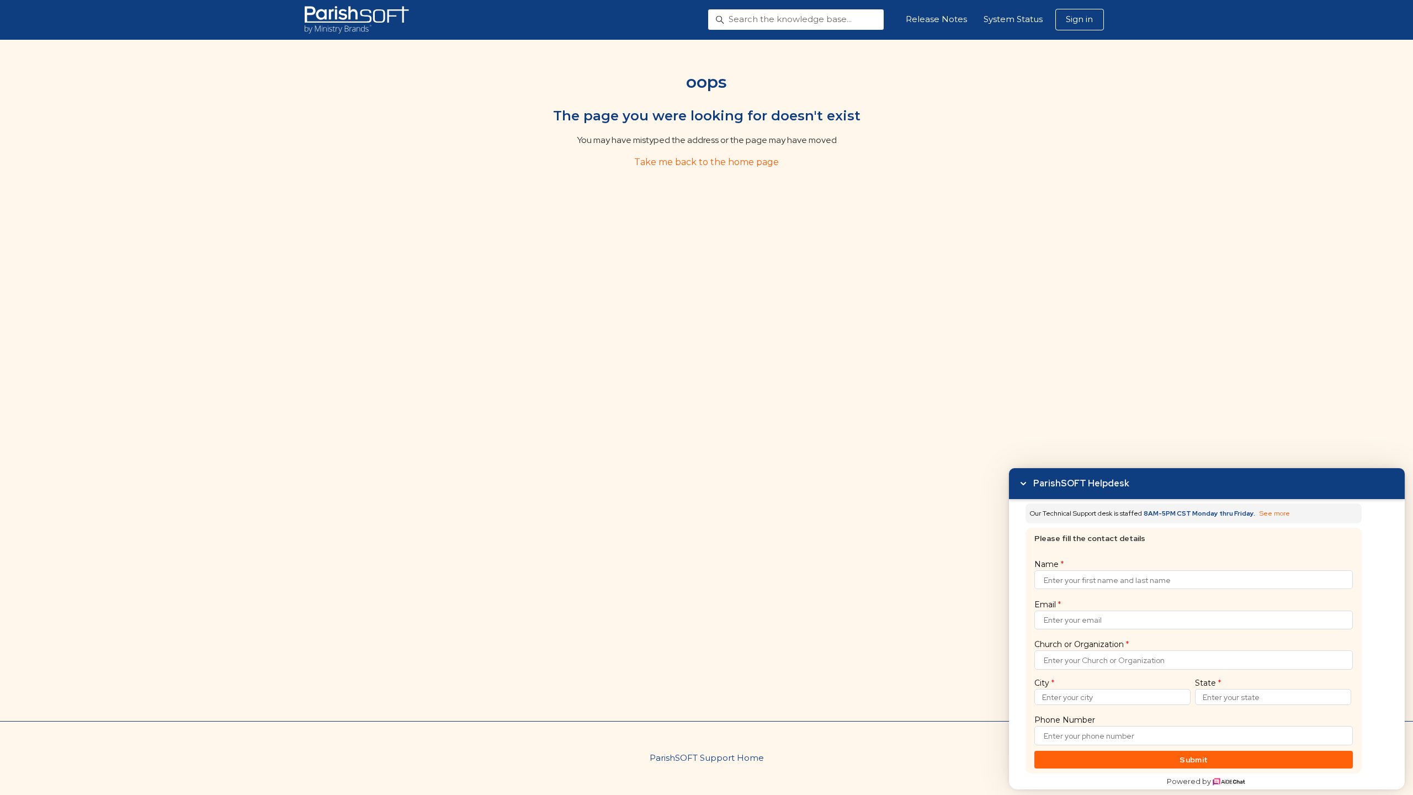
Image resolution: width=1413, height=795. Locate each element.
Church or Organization (1081, 644)
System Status (1013, 19)
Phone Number (1064, 720)
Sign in (1079, 19)
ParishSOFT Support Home (707, 757)
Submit (1194, 760)
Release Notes (936, 19)
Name (1049, 564)
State (1208, 683)
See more (1275, 514)
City (1044, 683)
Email (1047, 605)
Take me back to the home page (706, 162)
